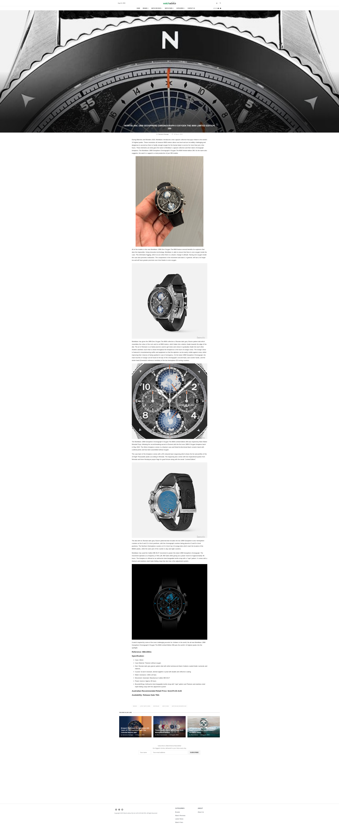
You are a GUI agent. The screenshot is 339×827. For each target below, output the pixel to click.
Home (138, 8)
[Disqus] (169, 780)
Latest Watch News (145, 706)
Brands (145, 8)
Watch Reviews (156, 8)
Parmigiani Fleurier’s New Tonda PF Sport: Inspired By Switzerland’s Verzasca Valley (202, 730)
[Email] (220, 8)
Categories (180, 8)
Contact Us (191, 8)
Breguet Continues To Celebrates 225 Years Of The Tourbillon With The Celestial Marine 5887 (135, 730)
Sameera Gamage (163, 134)
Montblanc (156, 706)
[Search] (220, 3)
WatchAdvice (194, 735)
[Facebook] (214, 8)
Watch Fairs (169, 8)
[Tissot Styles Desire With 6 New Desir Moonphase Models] (169, 726)
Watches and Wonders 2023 (179, 706)
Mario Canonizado (162, 735)
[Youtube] (218, 8)
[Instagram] (216, 8)
